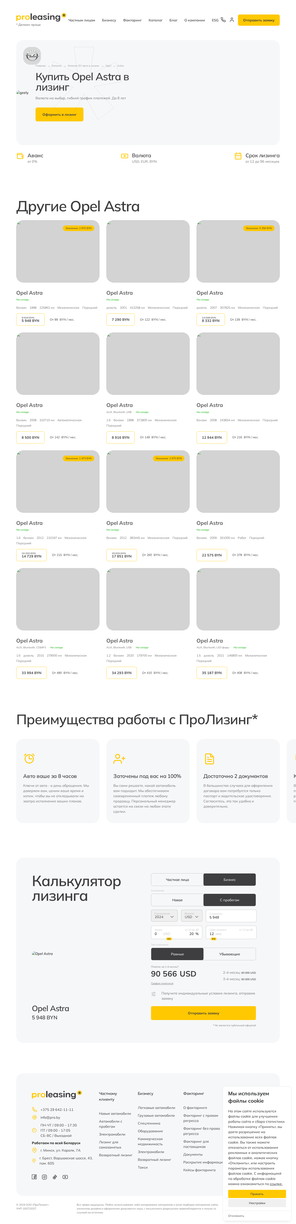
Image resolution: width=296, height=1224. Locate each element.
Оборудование (150, 1131)
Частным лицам (81, 20)
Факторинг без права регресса (201, 1131)
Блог (173, 20)
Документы (193, 1154)
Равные (177, 954)
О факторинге (195, 1107)
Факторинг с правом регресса (200, 1118)
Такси (143, 1167)
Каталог (156, 20)
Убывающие (229, 954)
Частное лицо (177, 879)
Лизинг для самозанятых (110, 1144)
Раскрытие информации (204, 1162)
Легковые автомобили (156, 1107)
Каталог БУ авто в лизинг (83, 65)
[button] (274, 781)
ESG (215, 20)
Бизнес (230, 879)
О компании (194, 20)
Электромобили (112, 1134)
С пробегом (229, 900)
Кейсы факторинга (199, 1170)
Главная (41, 65)
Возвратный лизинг (115, 1155)
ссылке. (276, 1184)
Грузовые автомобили (156, 1115)
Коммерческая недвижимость (150, 1141)
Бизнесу (109, 20)
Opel (108, 65)
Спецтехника (149, 1123)
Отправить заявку (259, 20)
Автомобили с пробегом (110, 1124)
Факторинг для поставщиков (196, 1144)
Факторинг (132, 20)
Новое (177, 900)
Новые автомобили (115, 1113)
